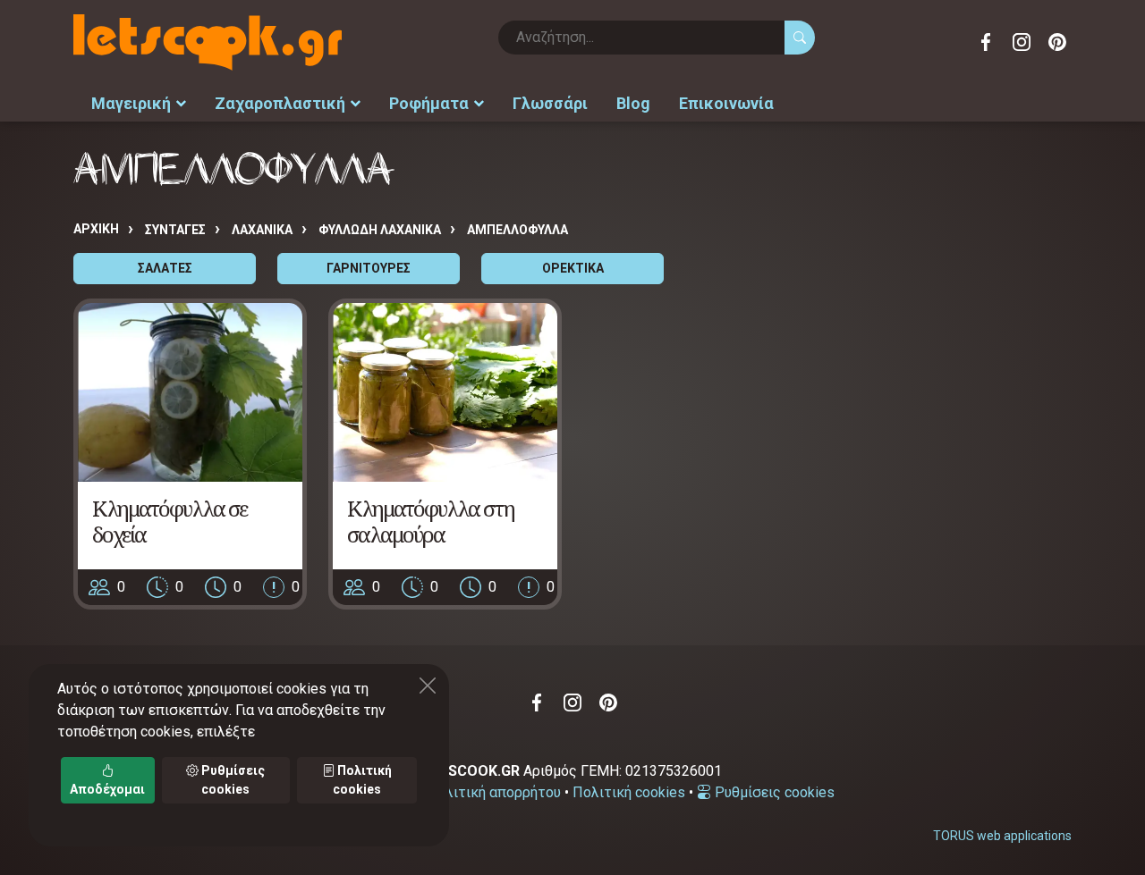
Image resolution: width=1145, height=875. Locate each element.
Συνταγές (175, 230)
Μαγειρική (131, 103)
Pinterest (1057, 42)
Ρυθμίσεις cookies (773, 792)
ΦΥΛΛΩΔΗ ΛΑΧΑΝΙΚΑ (379, 230)
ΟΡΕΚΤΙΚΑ (573, 268)
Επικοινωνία (726, 103)
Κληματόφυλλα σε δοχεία (169, 521)
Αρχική (96, 229)
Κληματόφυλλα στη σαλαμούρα (430, 521)
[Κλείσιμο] (427, 685)
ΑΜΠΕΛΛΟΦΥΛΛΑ (517, 230)
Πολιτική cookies (628, 792)
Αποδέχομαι (107, 789)
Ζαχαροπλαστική (280, 103)
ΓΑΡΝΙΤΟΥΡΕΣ (369, 268)
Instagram (1021, 42)
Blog (633, 103)
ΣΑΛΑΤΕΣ (165, 268)
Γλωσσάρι (550, 103)
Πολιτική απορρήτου (494, 792)
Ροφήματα (429, 103)
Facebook (985, 42)
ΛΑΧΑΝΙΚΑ (262, 230)
